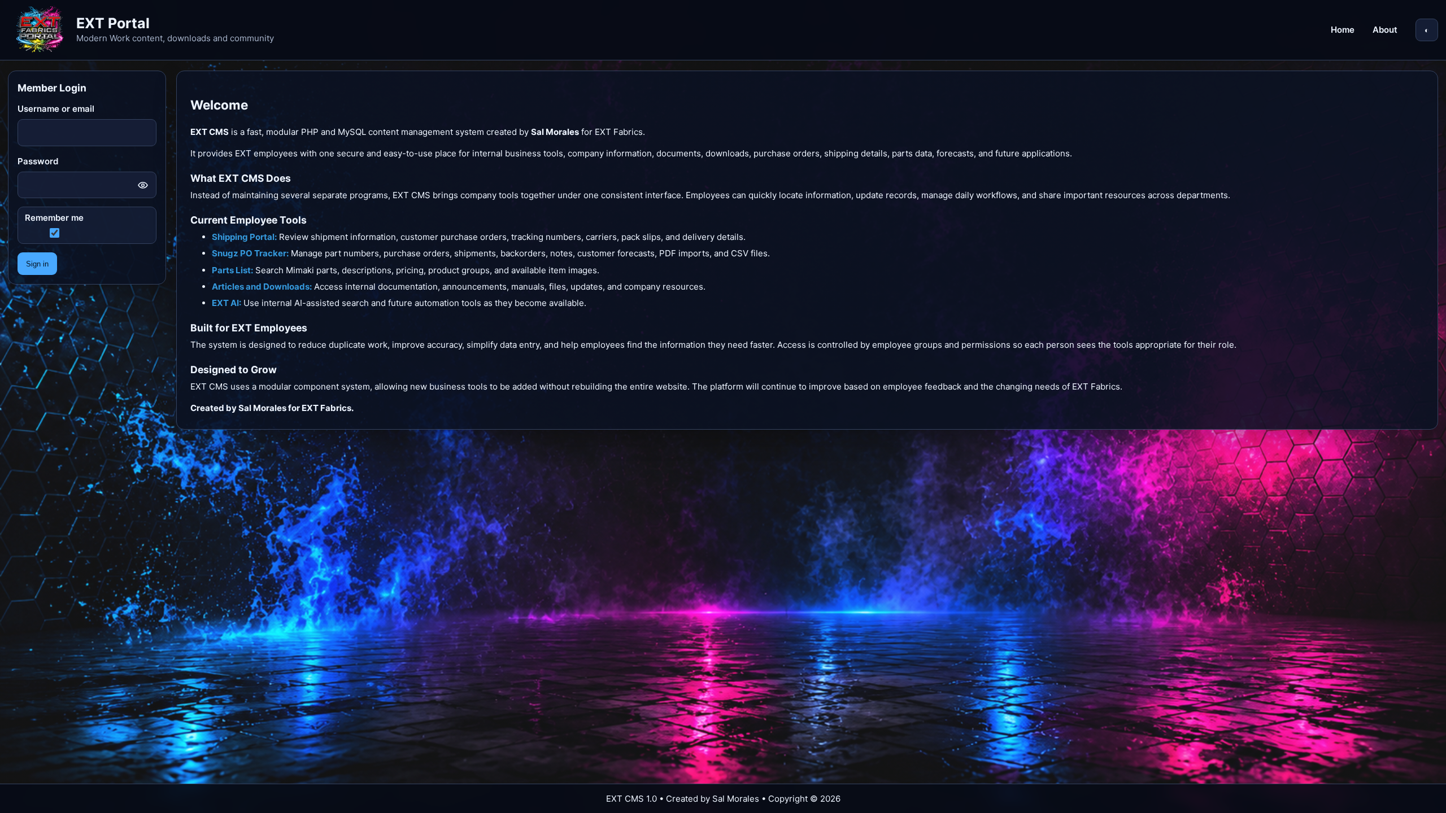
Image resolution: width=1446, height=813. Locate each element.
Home (1342, 29)
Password (38, 161)
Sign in (37, 264)
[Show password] (143, 185)
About (1385, 29)
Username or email (56, 108)
